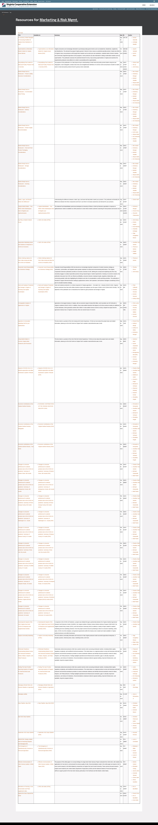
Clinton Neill (136, 62)
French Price (136, 210)
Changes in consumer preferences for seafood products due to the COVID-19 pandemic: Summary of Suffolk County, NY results (25, 563)
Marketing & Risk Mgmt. (59, 20)
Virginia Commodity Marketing (25, 635)
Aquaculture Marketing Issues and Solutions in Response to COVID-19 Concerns (25, 244)
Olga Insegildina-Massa (135, 235)
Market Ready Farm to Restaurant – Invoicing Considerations (23, 184)
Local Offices (26, 1)
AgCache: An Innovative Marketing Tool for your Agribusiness (24, 323)
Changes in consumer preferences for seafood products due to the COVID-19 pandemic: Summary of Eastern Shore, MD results (25, 469)
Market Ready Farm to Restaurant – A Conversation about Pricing (25, 92)
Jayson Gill (135, 644)
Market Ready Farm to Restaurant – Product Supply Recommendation (25, 128)
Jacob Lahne (136, 770)
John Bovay (136, 67)
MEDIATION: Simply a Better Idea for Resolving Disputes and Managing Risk (25, 741)
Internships (15, 1)
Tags (10, 12)
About (35, 1)
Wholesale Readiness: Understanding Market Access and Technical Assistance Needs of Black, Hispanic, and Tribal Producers (25, 653)
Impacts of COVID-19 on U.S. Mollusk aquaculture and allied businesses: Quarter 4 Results (25, 370)
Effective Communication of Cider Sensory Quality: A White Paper (25, 764)
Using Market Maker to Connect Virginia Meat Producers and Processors (24, 341)
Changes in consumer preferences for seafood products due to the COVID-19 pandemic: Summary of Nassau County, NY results (25, 532)
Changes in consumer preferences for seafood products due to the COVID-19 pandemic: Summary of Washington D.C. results (25, 516)
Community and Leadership (105, 9)
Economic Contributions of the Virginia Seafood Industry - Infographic (25, 426)
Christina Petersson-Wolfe (135, 705)
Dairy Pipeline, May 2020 (24, 703)
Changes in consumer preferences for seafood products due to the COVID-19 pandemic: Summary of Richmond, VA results (25, 611)
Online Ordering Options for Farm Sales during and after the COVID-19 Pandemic (25, 260)
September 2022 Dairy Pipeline (26, 732)
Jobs (3, 1)
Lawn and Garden (131, 9)
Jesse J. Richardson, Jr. (136, 696)
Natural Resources (140, 9)
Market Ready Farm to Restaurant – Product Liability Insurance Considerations (25, 74)
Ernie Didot (135, 800)
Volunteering (8, 1)
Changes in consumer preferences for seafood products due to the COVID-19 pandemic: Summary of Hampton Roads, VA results (25, 579)
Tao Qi (134, 64)
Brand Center (41, 1)
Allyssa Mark (136, 82)
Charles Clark (136, 368)
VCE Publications (5, 12)
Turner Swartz (136, 723)
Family (114, 9)
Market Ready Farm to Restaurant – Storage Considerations (23, 166)
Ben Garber (136, 71)
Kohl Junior (135, 132)
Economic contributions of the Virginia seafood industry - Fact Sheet (26, 446)
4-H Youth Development (151, 9)
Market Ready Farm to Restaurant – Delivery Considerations (23, 110)
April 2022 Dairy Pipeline (24, 716)
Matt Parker (136, 475)
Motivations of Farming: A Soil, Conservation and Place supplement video (25, 789)
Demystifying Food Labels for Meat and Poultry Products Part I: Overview (26, 65)
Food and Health (121, 9)
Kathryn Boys (136, 298)
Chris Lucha (136, 303)
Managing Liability (22, 694)
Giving (20, 1)
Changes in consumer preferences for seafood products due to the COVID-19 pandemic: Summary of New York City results (25, 548)
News (31, 1)
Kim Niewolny (136, 84)
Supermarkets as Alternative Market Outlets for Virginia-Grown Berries (25, 51)
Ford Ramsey (136, 226)
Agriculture (95, 9)
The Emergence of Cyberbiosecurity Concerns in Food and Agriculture (25, 748)
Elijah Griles (136, 642)
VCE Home (48, 1)
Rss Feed (20, 32)
